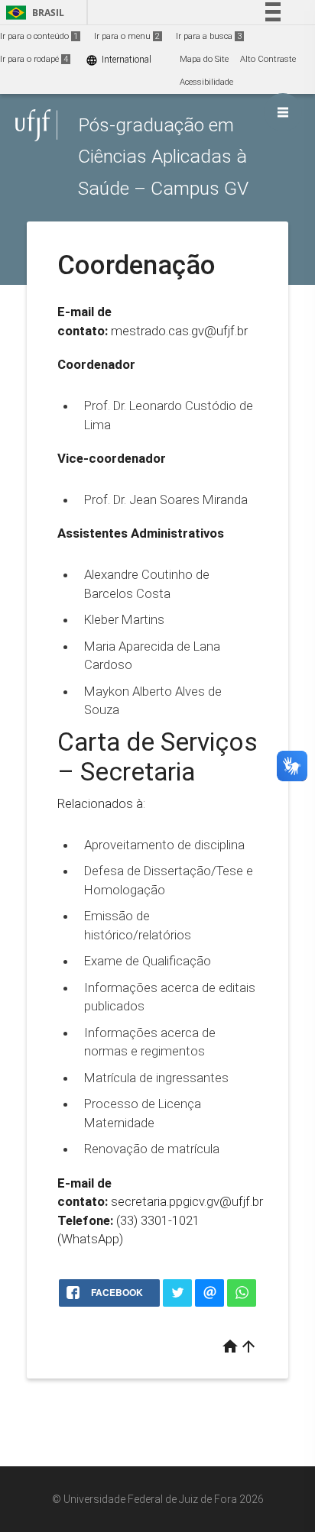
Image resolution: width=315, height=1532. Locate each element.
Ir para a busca (209, 36)
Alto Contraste (268, 59)
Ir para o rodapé (34, 59)
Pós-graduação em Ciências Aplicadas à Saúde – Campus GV (163, 156)
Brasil (32, 12)
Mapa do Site (204, 59)
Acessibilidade (206, 82)
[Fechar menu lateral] (283, 112)
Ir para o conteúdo (39, 36)
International (118, 60)
